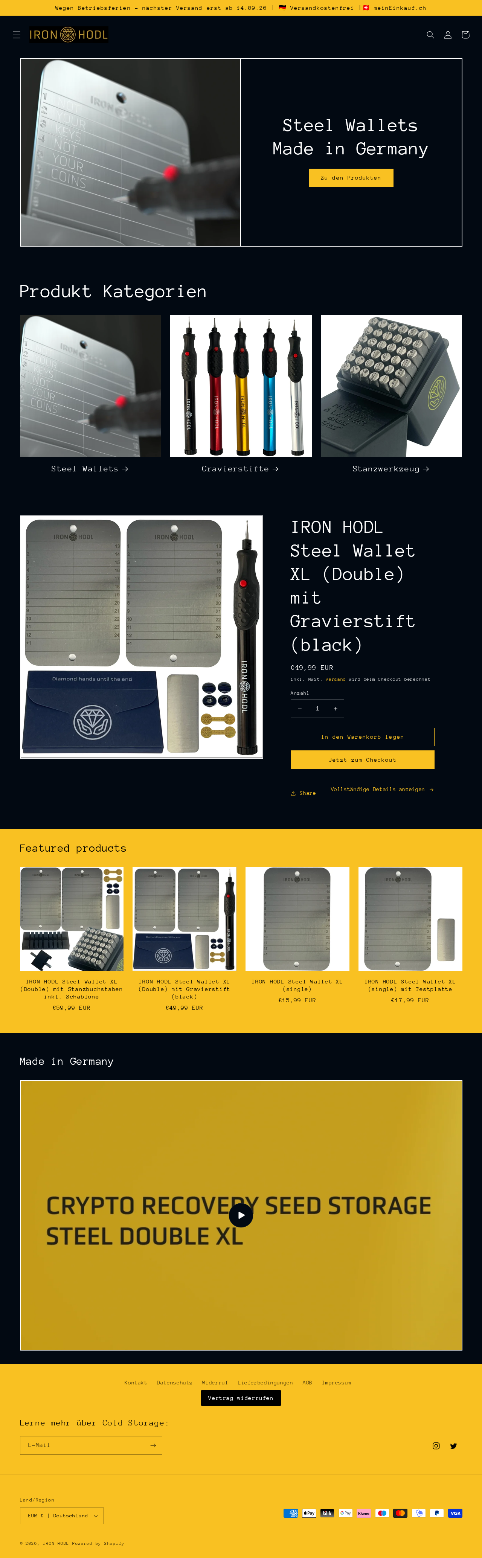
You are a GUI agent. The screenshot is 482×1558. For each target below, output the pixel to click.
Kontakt (136, 1383)
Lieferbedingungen (265, 1383)
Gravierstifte (236, 468)
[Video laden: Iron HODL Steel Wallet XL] (241, 1215)
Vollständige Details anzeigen (378, 789)
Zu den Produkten (351, 177)
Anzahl (300, 693)
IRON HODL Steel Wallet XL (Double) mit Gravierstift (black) (184, 989)
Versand (336, 679)
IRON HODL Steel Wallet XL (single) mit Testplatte (410, 985)
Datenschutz (175, 1383)
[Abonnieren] (153, 1445)
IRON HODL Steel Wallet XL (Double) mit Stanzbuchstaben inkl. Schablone (71, 989)
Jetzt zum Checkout (363, 759)
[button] (16, 34)
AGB (308, 1383)
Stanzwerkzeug (386, 468)
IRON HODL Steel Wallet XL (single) (297, 985)
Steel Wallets (85, 468)
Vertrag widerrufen (240, 1398)
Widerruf (215, 1383)
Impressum (336, 1383)
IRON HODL (56, 1543)
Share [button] (308, 793)
